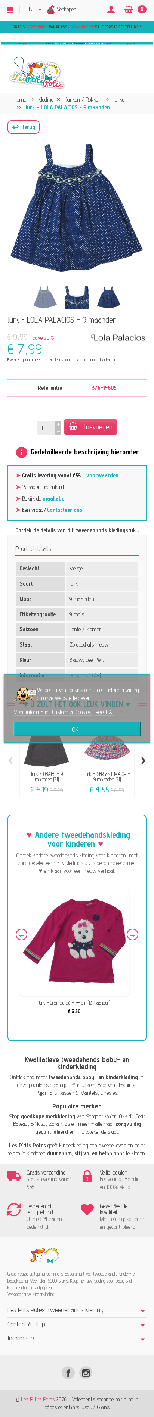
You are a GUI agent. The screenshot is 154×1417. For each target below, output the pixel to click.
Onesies (109, 1092)
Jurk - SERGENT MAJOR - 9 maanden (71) (107, 776)
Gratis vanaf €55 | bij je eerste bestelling (76, 26)
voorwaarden (102, 475)
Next (132, 934)
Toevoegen (98, 427)
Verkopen (67, 9)
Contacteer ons (64, 509)
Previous (21, 934)
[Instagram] (85, 1372)
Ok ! (77, 729)
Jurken (87, 1085)
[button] (23, 127)
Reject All (104, 711)
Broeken (106, 1085)
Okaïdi (125, 1116)
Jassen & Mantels (79, 1092)
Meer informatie (31, 711)
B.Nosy (38, 1123)
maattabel (54, 498)
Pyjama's (46, 1092)
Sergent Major (101, 1116)
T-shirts (126, 1085)
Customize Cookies (72, 711)
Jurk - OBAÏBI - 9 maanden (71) (47, 776)
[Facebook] (68, 1372)
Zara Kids (59, 1123)
